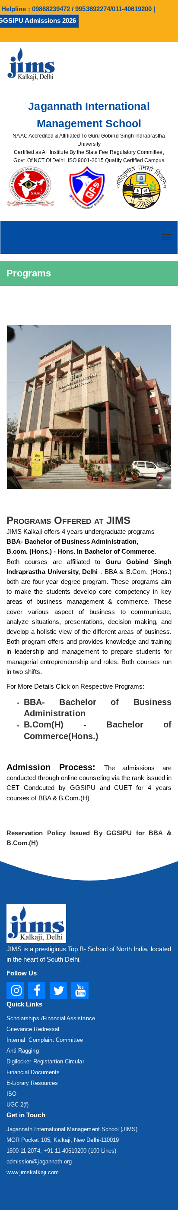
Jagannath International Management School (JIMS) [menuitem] (71, 1129)
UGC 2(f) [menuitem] (17, 1104)
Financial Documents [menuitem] (33, 1072)
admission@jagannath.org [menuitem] (39, 1161)
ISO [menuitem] (11, 1094)
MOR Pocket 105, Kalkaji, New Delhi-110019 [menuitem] (62, 1140)
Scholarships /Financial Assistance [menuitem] (50, 1018)
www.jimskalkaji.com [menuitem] (32, 1172)
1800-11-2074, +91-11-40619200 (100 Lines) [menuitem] (61, 1150)
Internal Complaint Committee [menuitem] (44, 1040)
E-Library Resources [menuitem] (32, 1083)
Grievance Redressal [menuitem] (32, 1029)
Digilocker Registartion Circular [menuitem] (45, 1061)
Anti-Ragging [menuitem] (22, 1050)
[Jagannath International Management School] (89, 406)
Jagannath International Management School (88, 114)
